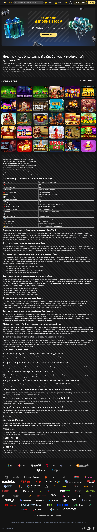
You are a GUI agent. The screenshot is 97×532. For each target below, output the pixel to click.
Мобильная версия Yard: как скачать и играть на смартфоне (21, 173)
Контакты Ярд (60, 515)
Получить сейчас (48, 35)
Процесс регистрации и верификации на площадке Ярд (19, 165)
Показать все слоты (87, 81)
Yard (7, 2)
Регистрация (80, 3)
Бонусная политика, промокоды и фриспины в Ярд (18, 167)
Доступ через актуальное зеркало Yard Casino (16, 163)
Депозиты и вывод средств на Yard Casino (15, 169)
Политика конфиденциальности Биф (43, 515)
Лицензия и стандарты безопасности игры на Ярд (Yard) (19, 161)
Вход (92, 3)
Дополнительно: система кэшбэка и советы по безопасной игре (22, 175)
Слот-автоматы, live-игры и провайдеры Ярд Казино (18, 171)
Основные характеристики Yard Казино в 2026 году (18, 159)
